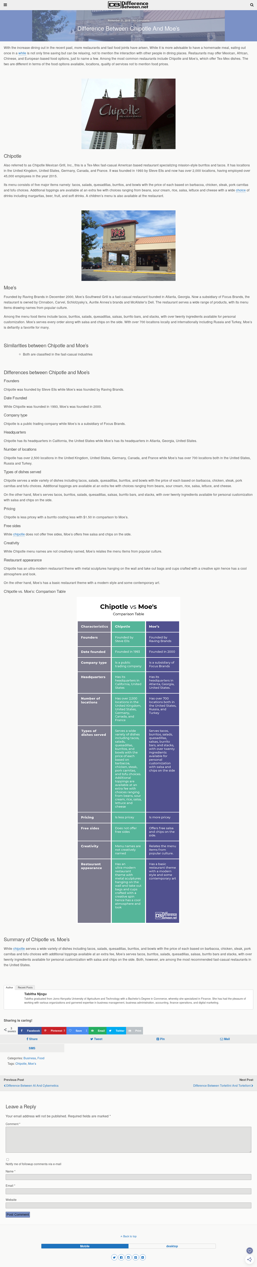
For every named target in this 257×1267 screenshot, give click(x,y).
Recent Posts (25, 987)
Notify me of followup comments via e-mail (33, 1164)
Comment (13, 1124)
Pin (162, 1039)
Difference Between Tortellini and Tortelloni (222, 1085)
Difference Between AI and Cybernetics (32, 1085)
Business (30, 1058)
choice (241, 190)
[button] (114, 1257)
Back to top (130, 1236)
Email (10, 1185)
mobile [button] (85, 1246)
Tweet (98, 1039)
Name (10, 1171)
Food (40, 1058)
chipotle (19, 534)
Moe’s (32, 1063)
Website (11, 1199)
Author (9, 987)
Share (33, 1039)
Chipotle (21, 1063)
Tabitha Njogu (35, 993)
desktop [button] (172, 1246)
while (22, 53)
